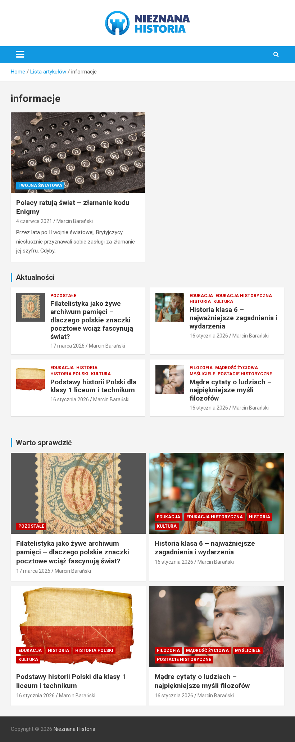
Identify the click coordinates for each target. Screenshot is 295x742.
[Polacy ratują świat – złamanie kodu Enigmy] (77, 152)
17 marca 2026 (67, 346)
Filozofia (201, 367)
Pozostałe (63, 295)
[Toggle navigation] (20, 54)
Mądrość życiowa (236, 367)
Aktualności (35, 277)
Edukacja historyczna (243, 295)
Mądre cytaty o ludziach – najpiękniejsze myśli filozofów (231, 390)
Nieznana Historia (74, 729)
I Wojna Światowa (40, 185)
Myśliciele (202, 373)
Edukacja (201, 295)
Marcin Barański (74, 221)
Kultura (223, 301)
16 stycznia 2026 (209, 336)
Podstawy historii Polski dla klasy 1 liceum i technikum (93, 386)
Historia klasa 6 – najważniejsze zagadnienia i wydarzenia (233, 317)
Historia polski (69, 373)
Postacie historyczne (245, 373)
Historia (200, 301)
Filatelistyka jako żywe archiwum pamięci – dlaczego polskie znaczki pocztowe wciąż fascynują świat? (91, 319)
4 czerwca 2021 (34, 221)
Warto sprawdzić (44, 442)
